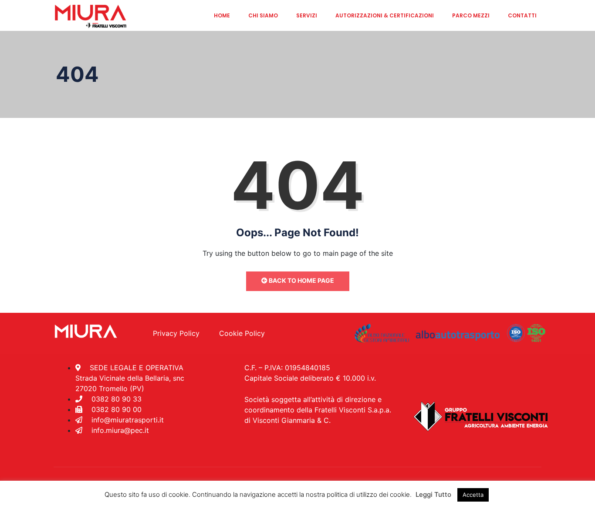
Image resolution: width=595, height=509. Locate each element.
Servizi (306, 15)
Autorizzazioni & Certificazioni (384, 15)
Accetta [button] (473, 494)
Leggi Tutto (433, 494)
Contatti (522, 15)
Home (222, 15)
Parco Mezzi (471, 15)
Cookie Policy (242, 333)
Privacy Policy (176, 333)
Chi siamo (263, 15)
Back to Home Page (300, 280)
